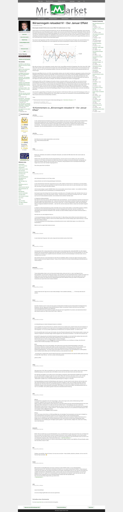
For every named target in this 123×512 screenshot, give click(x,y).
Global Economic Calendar (24, 187)
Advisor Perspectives (23, 165)
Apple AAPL (95, 79)
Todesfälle (95, 83)
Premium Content (53, 18)
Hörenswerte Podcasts (97, 66)
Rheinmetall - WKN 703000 (98, 47)
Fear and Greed (22, 170)
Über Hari (40, 1)
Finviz (20, 182)
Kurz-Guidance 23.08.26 (97, 87)
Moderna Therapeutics (97, 105)
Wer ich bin (24, 34)
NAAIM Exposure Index (23, 168)
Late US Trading (22, 200)
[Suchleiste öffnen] (84, 1)
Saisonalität (21, 203)
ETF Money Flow (22, 173)
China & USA (95, 70)
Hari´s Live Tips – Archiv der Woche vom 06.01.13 (42, 103)
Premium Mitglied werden (24, 42)
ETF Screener (21, 175)
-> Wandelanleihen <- (39, 477)
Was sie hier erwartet (24, 37)
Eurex (20, 199)
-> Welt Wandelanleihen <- (66, 437)
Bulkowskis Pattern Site (23, 172)
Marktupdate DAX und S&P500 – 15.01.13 (41, 102)
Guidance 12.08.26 (96, 96)
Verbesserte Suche (24, 48)
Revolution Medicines (97, 43)
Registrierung (24, 39)
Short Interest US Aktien (23, 196)
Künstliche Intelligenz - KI (98, 62)
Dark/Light (72, 1)
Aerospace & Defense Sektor (98, 109)
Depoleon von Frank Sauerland (24, 59)
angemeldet (39, 502)
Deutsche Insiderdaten (23, 193)
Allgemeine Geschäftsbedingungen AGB (32, 507)
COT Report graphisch (23, 202)
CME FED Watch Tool (23, 181)
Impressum (91, 507)
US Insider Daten (22, 194)
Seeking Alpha (21, 164)
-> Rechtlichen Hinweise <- (68, 99)
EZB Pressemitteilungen (23, 176)
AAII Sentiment (21, 167)
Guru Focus (21, 197)
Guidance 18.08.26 (96, 100)
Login (79, 1)
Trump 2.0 (95, 39)
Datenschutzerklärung (61, 507)
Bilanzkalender (21, 191)
